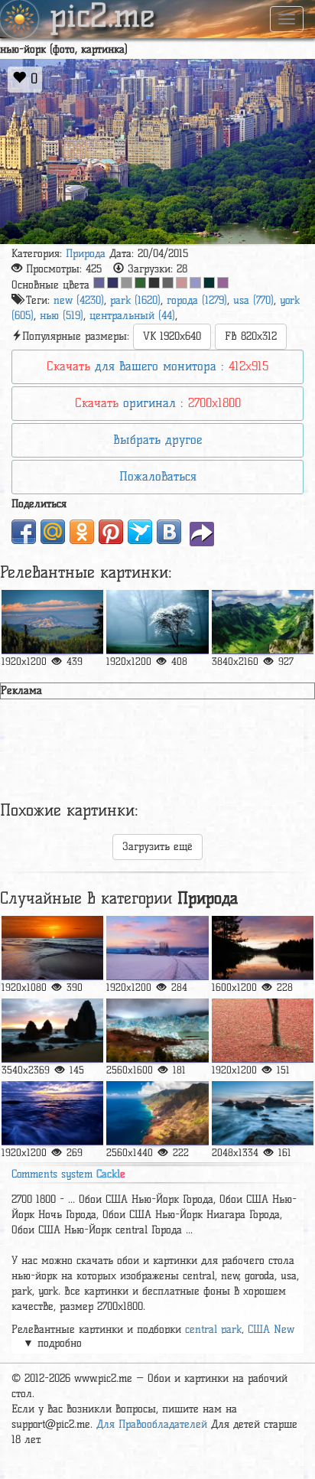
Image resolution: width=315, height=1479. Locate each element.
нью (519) (61, 315)
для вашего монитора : (157, 366)
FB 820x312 (251, 336)
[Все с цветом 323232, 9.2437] (154, 282)
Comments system (68, 1174)
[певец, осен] (262, 1030)
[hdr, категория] (157, 1030)
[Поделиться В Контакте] (169, 532)
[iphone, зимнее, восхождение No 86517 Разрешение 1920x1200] (157, 948)
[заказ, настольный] (52, 948)
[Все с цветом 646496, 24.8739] (99, 282)
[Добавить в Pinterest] (111, 532)
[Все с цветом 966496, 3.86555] (223, 282)
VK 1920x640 (172, 336)
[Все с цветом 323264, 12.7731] (113, 282)
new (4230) (79, 300)
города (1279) (197, 300)
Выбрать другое (157, 439)
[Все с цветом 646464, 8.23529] (168, 282)
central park (213, 1329)
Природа (86, 253)
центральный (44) (132, 315)
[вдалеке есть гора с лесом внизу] (52, 622)
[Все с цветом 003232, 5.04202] (209, 282)
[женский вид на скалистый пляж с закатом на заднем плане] (262, 1113)
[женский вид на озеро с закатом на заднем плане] (262, 948)
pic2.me (102, 17)
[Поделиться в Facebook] (23, 532)
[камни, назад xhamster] (52, 1030)
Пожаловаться (157, 476)
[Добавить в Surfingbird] (140, 532)
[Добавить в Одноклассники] (82, 532)
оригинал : (158, 403)
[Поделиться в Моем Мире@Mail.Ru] (53, 532)
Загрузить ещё (157, 846)
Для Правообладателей (151, 1424)
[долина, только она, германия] (262, 622)
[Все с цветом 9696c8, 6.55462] (195, 282)
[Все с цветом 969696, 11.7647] (126, 282)
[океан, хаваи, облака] (157, 1113)
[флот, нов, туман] (157, 622)
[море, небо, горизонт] (52, 1113)
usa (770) (253, 300)
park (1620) (135, 300)
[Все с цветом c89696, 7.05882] (181, 282)
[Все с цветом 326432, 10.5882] (140, 282)
